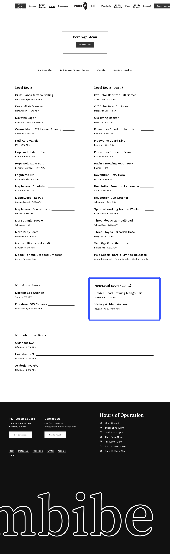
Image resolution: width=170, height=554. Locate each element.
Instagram (23, 451)
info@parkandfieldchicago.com (60, 426)
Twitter (50, 451)
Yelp (11, 455)
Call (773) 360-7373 (54, 423)
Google (62, 451)
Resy (11, 451)
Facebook (38, 451)
